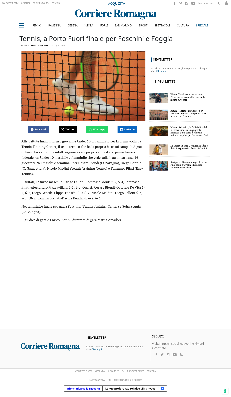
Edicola (151, 371)
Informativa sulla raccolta (83, 388)
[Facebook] (174, 3)
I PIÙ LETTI (165, 82)
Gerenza (100, 371)
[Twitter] (180, 3)
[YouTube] (193, 3)
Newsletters (206, 3)
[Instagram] (186, 3)
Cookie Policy (116, 371)
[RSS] (181, 354)
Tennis (23, 45)
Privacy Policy (135, 371)
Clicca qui (161, 71)
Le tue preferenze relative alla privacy (130, 388)
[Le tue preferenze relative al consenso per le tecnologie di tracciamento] (225, 391)
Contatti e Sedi (83, 371)
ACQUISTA (116, 4)
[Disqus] (115, 277)
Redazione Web (39, 45)
